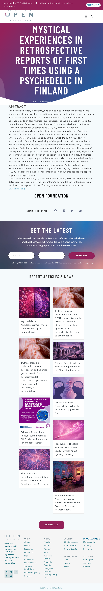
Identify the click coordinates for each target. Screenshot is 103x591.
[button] (86, 16)
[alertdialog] (51, 5)
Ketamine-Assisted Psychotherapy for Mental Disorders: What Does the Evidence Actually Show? (67, 503)
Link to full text (17, 188)
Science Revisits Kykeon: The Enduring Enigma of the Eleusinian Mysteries (68, 366)
